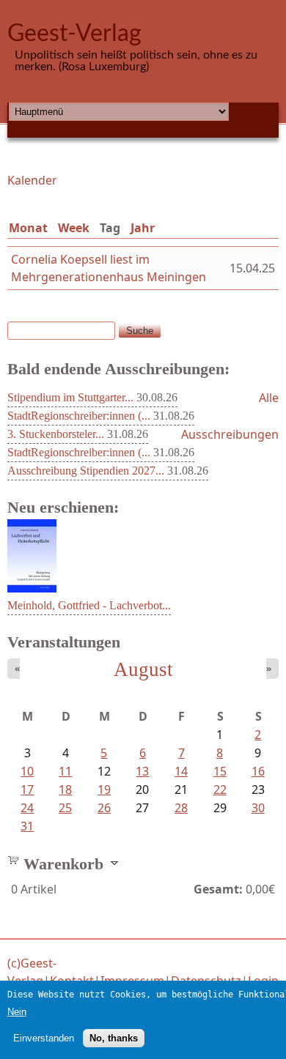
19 (104, 789)
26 (104, 808)
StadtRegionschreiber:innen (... (78, 415)
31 (27, 826)
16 (258, 771)
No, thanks (113, 1038)
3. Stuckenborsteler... (55, 434)
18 (65, 789)
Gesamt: (218, 889)
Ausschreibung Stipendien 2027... (85, 470)
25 (65, 808)
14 (181, 771)
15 (220, 771)
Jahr (143, 228)
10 (27, 771)
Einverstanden (43, 1038)
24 (27, 808)
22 (220, 789)
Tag (113, 228)
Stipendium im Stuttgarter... (70, 397)
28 (181, 808)
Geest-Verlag (74, 33)
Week (73, 228)
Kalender (32, 180)
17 (27, 789)
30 (258, 808)
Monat (28, 228)
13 (142, 771)
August (143, 669)
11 (65, 771)
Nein (16, 1011)
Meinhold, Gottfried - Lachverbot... (89, 605)
